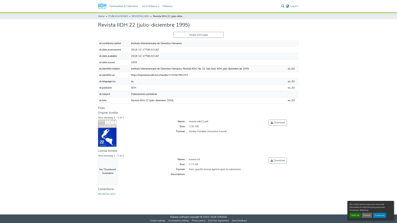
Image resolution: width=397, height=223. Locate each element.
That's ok (355, 215)
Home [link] (101, 16)
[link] (278, 123)
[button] (102, 6)
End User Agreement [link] (218, 220)
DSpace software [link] (179, 217)
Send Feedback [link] (239, 220)
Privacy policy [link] (198, 220)
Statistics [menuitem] (168, 6)
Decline (367, 215)
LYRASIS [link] (222, 217)
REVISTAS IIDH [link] (140, 16)
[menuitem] (150, 6)
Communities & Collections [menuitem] (124, 6)
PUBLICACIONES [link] (118, 16)
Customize (379, 215)
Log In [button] (294, 6)
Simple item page (198, 35)
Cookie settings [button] (157, 220)
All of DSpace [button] (149, 6)
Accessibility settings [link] (178, 220)
